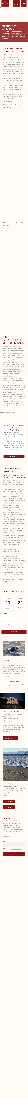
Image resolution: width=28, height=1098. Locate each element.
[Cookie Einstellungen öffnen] (2, 1096)
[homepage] (5, 3)
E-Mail (5, 841)
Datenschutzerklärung (16, 849)
